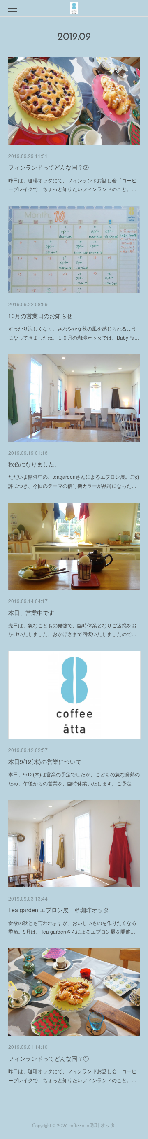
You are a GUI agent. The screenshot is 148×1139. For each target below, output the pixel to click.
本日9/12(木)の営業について (44, 761)
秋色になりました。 (34, 464)
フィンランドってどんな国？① (48, 1058)
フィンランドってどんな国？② (48, 167)
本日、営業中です (31, 612)
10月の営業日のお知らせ (40, 316)
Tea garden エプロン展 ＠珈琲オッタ (58, 910)
